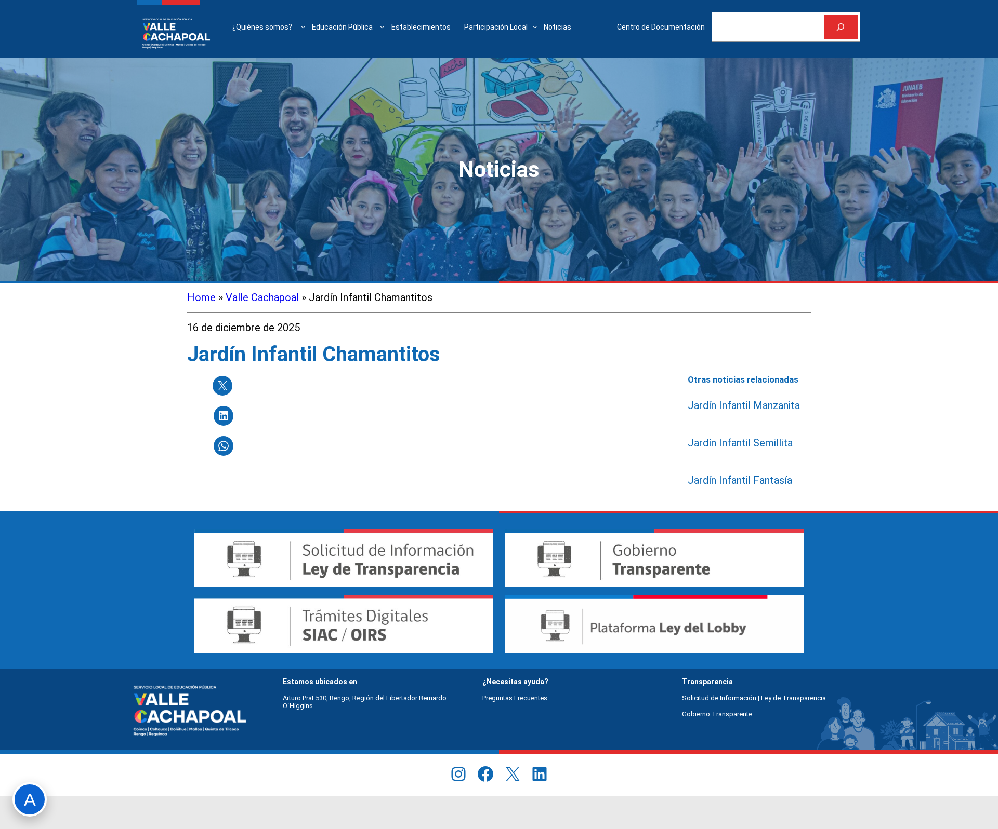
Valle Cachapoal (262, 297)
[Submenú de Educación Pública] (382, 26)
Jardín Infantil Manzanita (744, 405)
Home (201, 297)
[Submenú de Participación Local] (535, 26)
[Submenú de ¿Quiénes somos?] (303, 26)
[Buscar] (841, 27)
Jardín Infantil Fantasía (740, 480)
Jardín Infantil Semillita (740, 443)
